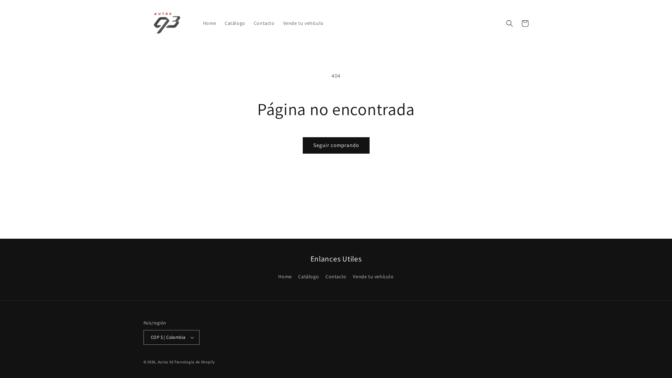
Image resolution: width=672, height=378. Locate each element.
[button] (509, 23)
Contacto (336, 276)
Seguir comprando (336, 145)
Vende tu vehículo (373, 276)
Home (285, 276)
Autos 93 (166, 361)
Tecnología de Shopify (194, 361)
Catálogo (308, 276)
